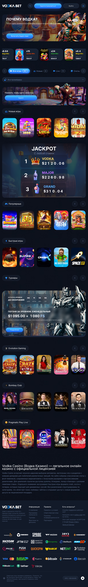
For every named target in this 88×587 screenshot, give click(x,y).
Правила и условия (51, 510)
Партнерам (48, 520)
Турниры (32, 517)
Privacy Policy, (74, 522)
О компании (33, 510)
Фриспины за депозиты (33, 521)
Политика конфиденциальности (51, 516)
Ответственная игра (51, 513)
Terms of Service (68, 525)
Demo (10, 139)
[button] (4, 71)
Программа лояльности (33, 514)
